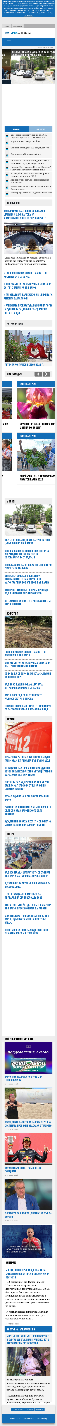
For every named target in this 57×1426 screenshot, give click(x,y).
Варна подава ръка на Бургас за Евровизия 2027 (23, 1074)
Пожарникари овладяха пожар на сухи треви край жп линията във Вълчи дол (27, 755)
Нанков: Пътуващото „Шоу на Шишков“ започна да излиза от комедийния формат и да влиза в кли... (30, 169)
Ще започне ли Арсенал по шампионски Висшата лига (30, 187)
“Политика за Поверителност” (40, 10)
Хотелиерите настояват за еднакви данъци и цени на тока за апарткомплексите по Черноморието (25, 214)
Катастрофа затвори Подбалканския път (31, 192)
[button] (6, 62)
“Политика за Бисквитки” (13, 12)
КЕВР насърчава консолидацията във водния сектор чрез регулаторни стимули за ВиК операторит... (29, 163)
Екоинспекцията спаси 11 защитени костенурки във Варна (25, 275)
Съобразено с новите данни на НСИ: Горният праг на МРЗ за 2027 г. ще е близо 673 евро (28, 137)
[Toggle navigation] (9, 42)
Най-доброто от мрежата (19, 1035)
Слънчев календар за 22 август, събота (29, 147)
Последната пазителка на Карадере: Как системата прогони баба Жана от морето (28, 1120)
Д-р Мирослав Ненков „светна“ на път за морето (28, 1211)
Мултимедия (17, 26)
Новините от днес (46, 47)
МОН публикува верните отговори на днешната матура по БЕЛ (29, 174)
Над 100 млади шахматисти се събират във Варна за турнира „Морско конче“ (27, 870)
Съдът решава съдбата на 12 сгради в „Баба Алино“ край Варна (26, 53)
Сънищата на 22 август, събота (25, 153)
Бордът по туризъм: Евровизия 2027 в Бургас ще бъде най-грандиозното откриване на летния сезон (28, 1335)
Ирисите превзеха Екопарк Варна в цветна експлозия (27, 425)
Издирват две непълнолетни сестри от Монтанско (29, 181)
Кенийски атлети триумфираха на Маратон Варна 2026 (27, 477)
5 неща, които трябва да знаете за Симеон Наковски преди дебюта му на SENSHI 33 (27, 1270)
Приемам (28, 15)
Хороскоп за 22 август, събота (25, 141)
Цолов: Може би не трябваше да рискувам (23, 1165)
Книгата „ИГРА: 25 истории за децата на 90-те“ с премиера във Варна (27, 285)
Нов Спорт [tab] (40, 129)
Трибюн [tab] (16, 129)
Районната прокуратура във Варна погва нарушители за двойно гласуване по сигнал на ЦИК (28, 309)
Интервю (11, 1259)
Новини (7, 26)
